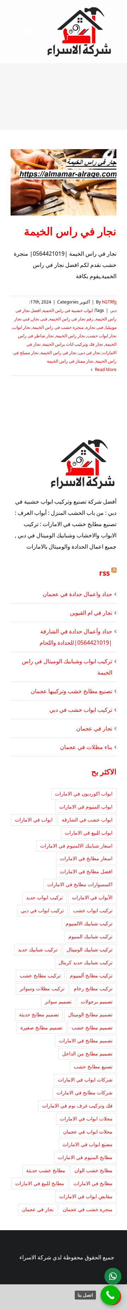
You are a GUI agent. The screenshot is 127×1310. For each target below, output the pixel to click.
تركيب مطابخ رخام (93, 988)
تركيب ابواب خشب (93, 910)
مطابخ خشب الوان (93, 1170)
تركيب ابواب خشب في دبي (80, 710)
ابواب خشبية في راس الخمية (68, 310)
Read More (105, 369)
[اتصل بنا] (110, 1295)
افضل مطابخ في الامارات (86, 871)
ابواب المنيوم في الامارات (86, 806)
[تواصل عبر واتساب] (112, 1276)
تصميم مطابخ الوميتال (90, 1014)
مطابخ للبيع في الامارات (39, 1183)
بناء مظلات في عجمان (86, 747)
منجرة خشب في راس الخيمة (58, 327)
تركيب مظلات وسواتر (42, 988)
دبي (113, 310)
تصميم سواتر (58, 1001)
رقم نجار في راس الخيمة (71, 319)
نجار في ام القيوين (91, 612)
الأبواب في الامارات (92, 897)
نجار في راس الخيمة (70, 230)
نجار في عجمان (94, 728)
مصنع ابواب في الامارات (87, 1144)
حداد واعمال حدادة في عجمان (77, 594)
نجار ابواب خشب (101, 336)
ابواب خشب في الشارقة (87, 819)
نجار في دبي (89, 353)
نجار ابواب (21, 327)
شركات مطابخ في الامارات (84, 1092)
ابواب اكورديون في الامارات (84, 793)
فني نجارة (94, 327)
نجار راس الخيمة (70, 336)
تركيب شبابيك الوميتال (90, 949)
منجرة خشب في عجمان (88, 1209)
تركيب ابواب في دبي (42, 910)
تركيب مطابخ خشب (40, 975)
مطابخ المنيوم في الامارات (85, 1157)
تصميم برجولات (97, 1001)
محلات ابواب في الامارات (86, 1118)
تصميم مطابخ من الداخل (87, 1053)
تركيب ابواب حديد (44, 897)
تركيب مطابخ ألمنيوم (91, 975)
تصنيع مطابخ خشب (93, 1066)
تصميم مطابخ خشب (92, 1027)
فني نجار (39, 319)
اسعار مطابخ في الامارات (86, 858)
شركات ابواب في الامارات (85, 1079)
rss (104, 573)
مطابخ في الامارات (93, 1183)
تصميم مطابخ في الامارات (86, 1040)
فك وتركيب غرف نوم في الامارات (77, 1105)
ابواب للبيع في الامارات (89, 832)
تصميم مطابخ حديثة (39, 1014)
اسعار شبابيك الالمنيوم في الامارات (76, 845)
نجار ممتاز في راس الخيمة (70, 361)
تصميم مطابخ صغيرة (41, 1027)
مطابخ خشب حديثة (45, 1170)
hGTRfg (109, 302)
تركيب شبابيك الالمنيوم (89, 923)
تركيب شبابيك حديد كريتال (86, 962)
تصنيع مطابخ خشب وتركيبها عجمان (71, 691)
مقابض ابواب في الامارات (86, 1196)
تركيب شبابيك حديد (38, 949)
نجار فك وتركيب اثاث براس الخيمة (73, 344)
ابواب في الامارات (34, 819)
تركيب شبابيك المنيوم (90, 936)
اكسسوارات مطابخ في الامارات (80, 884)
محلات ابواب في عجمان (88, 1131)
